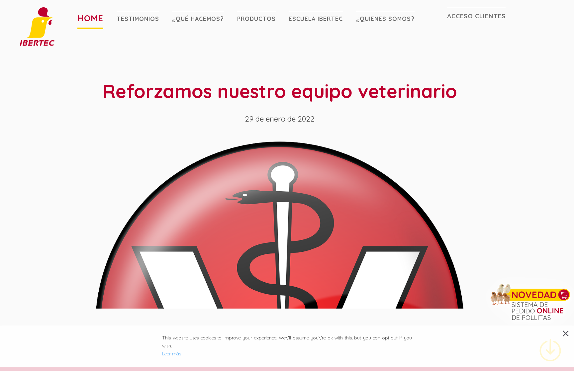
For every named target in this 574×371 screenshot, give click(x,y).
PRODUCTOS (256, 18)
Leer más (171, 354)
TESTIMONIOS (138, 18)
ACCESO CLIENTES (476, 16)
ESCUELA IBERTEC (316, 18)
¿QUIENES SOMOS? (385, 18)
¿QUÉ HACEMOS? (198, 18)
